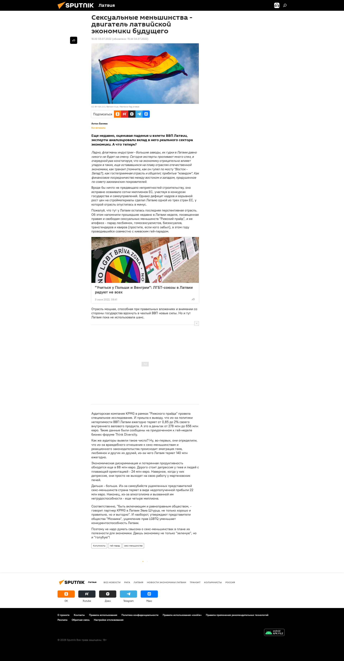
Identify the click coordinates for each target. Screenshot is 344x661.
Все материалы (98, 128)
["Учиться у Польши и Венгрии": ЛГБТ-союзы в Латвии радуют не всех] (145, 260)
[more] (193, 299)
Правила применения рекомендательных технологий (237, 615)
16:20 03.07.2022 (101, 38)
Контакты (79, 615)
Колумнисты (99, 545)
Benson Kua (112, 106)
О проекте (64, 615)
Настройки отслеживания (108, 619)
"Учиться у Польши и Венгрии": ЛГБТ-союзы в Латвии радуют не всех (144, 289)
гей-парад (115, 545)
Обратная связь (81, 619)
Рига (127, 582)
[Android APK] (274, 633)
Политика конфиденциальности (139, 615)
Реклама (62, 619)
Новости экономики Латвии (166, 582)
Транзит (195, 582)
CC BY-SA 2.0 (98, 106)
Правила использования (103, 615)
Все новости (112, 582)
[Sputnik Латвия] (77, 9)
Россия (230, 582)
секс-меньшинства (133, 545)
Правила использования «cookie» (182, 615)
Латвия (138, 582)
